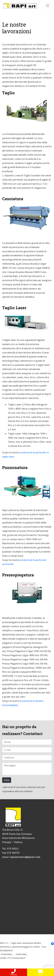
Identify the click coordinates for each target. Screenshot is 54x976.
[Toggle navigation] (48, 5)
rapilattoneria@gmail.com (25, 856)
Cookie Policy (21, 954)
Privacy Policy (6, 954)
